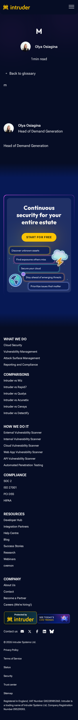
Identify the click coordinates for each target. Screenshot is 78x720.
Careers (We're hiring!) (18, 604)
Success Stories (14, 546)
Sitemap (8, 693)
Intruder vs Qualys (15, 393)
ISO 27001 (10, 487)
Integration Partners (16, 526)
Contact (9, 591)
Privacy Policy (11, 649)
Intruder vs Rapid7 (15, 387)
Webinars (10, 559)
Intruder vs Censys (15, 406)
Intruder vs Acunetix (16, 400)
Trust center (10, 684)
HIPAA (7, 500)
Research (9, 552)
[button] (71, 7)
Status (7, 667)
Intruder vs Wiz (13, 380)
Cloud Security (13, 345)
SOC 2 (8, 481)
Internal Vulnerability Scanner (22, 439)
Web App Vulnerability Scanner (23, 452)
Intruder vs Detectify (16, 413)
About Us (9, 585)
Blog (6, 539)
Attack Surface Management (22, 358)
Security (8, 675)
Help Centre (11, 533)
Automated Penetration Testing (23, 465)
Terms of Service (13, 658)
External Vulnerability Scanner (23, 432)
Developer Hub (13, 520)
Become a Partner (15, 598)
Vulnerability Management (20, 351)
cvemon (9, 565)
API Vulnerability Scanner (19, 458)
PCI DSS (9, 494)
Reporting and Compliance (21, 364)
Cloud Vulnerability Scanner (21, 445)
